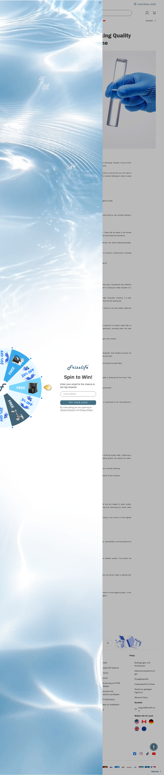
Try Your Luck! (78, 402)
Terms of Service (67, 410)
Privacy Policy (86, 410)
